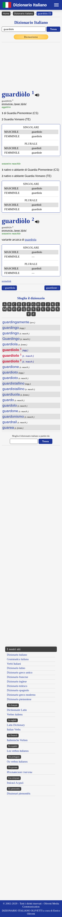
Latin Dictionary (16, 725)
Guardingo (11, 339)
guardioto (10, 372)
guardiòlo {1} (44, 13)
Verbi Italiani (14, 663)
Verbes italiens (15, 714)
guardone (10, 411)
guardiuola (11, 394)
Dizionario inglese (17, 681)
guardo (8, 400)
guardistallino (13, 383)
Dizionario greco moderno (21, 694)
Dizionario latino (16, 668)
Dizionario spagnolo (18, 690)
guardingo (10, 327)
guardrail (9, 422)
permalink (6, 281)
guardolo (9, 405)
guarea (8, 427)
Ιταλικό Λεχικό (15, 782)
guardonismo (13, 416)
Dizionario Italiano (23, 13)
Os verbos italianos (17, 761)
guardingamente (15, 322)
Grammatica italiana (18, 659)
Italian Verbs (13, 729)
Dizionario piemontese (19, 699)
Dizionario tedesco (17, 686)
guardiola (30, 239)
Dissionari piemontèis (18, 793)
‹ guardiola (9, 287)
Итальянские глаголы (19, 772)
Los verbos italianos (18, 750)
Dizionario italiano (17, 654)
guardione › (52, 287)
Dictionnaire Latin (17, 710)
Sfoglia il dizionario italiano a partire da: (31, 436)
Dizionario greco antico (19, 672)
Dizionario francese (17, 677)
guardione (10, 367)
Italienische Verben (17, 740)
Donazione (31, 37)
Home (6, 13)
